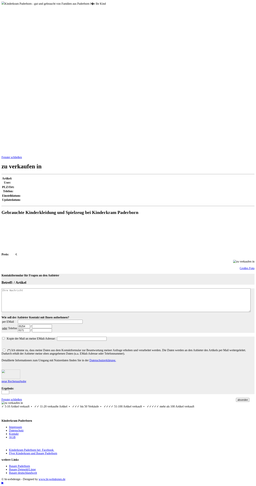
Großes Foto (247, 268)
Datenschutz (16, 430)
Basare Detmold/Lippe (22, 469)
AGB (12, 437)
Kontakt (14, 433)
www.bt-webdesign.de (52, 479)
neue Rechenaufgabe (13, 381)
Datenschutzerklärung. (102, 360)
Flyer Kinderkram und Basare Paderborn (33, 453)
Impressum (15, 427)
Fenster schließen (11, 157)
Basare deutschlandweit (23, 472)
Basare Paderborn (19, 466)
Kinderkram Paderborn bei (31, 450)
